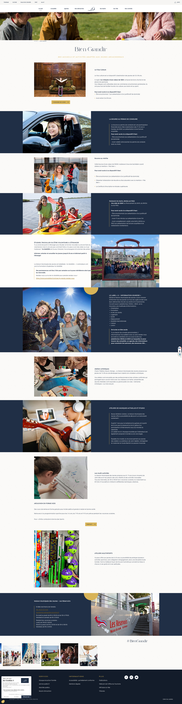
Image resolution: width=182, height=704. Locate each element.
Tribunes (102, 691)
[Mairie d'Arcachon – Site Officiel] (91, 9)
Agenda (66, 8)
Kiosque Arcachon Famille (47, 680)
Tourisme (6, 2)
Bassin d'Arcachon (45, 691)
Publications (103, 680)
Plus (101, 676)
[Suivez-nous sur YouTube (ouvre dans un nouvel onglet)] (136, 677)
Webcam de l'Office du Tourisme (110, 684)
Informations (76, 676)
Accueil (41, 8)
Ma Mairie (103, 8)
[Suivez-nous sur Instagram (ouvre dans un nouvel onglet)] (131, 677)
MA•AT (42, 2)
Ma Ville (115, 8)
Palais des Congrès (26, 2)
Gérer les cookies (168, 699)
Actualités (53, 8)
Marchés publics (44, 687)
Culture (15, 2)
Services (43, 676)
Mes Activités (128, 8)
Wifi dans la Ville (104, 687)
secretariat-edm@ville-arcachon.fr (47, 612)
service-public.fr (44, 684)
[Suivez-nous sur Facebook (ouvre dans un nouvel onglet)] (126, 677)
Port (36, 2)
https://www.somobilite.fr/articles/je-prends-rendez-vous (55, 278)
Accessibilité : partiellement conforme (81, 680)
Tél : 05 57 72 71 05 (42, 609)
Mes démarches (79, 8)
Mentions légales (74, 684)
